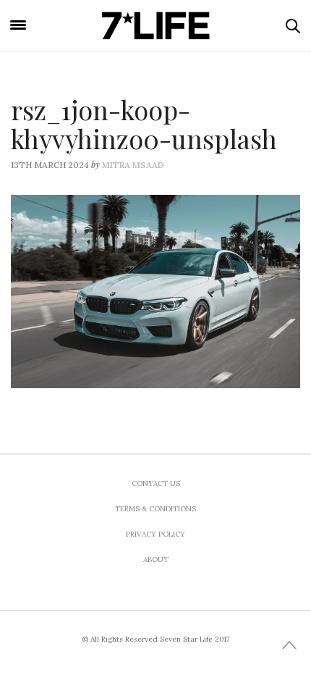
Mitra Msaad (133, 164)
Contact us (156, 483)
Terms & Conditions (155, 508)
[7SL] (156, 25)
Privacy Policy (155, 534)
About (156, 559)
